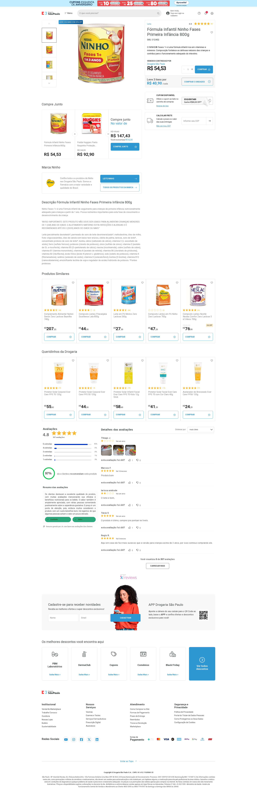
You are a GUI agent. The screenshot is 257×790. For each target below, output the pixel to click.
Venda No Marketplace (51, 709)
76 (187, 329)
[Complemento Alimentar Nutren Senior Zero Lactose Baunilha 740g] (59, 295)
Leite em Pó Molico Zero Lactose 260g (125, 315)
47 (153, 329)
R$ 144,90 (81, 150)
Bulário (45, 723)
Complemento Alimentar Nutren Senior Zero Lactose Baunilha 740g (58, 316)
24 (187, 406)
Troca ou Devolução (138, 723)
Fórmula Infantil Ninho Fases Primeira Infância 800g (57, 144)
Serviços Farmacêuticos (96, 719)
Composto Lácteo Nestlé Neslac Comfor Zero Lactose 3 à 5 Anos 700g (197, 316)
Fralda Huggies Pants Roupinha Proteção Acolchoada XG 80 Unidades (90, 144)
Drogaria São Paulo (156, 64)
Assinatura (90, 726)
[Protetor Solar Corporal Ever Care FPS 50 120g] (94, 373)
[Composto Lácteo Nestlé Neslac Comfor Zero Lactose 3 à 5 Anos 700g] (198, 295)
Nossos (91, 706)
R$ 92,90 (85, 154)
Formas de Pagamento (140, 713)
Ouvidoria (46, 716)
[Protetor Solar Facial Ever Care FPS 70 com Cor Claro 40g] (163, 373)
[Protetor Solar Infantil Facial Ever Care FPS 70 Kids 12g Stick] (128, 373)
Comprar (202, 69)
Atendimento (137, 704)
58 (118, 406)
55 (49, 406)
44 (83, 329)
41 (153, 406)
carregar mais (157, 566)
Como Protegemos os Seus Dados (188, 719)
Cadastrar (125, 618)
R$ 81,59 (186, 325)
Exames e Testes (93, 715)
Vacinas (89, 712)
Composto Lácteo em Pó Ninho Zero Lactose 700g (162, 315)
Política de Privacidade (183, 712)
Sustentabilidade (49, 726)
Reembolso (135, 720)
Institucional (49, 704)
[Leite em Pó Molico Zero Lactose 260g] (128, 295)
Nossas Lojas (47, 720)
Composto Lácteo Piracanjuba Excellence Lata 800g (93, 315)
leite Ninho (108, 179)
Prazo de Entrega (137, 716)
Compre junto (120, 147)
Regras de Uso (162, 106)
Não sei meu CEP (163, 126)
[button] (49, 35)
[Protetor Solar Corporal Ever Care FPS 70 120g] (59, 373)
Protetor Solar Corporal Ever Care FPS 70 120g (57, 393)
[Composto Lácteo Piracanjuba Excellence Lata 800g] (94, 295)
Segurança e (181, 706)
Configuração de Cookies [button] (184, 722)
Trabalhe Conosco (49, 713)
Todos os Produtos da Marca (118, 187)
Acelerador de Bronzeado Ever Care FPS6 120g (197, 393)
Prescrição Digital (93, 722)
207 (50, 329)
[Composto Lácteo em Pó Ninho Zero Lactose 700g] (163, 295)
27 (118, 329)
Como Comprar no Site (139, 709)
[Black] (128, 3)
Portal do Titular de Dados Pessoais (189, 715)
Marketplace (135, 726)
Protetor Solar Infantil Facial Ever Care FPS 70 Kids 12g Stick (127, 394)
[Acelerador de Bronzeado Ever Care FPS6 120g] (198, 373)
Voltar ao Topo (127, 761)
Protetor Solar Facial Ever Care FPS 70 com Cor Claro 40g (162, 393)
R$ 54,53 (52, 154)
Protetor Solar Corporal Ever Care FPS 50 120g (92, 393)
